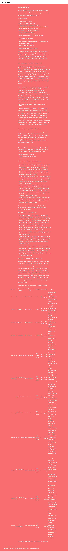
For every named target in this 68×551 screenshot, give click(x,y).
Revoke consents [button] (23, 158)
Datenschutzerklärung (43, 51)
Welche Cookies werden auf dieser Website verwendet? (31, 35)
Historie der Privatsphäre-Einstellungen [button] (27, 156)
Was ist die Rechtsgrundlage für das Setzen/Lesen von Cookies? (33, 26)
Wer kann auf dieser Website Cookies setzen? (29, 33)
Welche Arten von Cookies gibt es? (26, 32)
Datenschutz (24, 546)
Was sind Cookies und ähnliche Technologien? (29, 25)
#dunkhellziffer (6, 2)
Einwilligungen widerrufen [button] (34, 548)
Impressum (19, 546)
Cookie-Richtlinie (30, 546)
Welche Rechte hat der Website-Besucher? (28, 28)
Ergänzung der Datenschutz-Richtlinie (27, 23)
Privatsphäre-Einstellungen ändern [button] (26, 154)
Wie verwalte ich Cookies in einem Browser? (29, 30)
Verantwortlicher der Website (25, 21)
